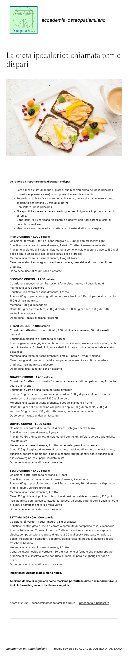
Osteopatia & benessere (94, 603)
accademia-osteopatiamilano (74, 20)
